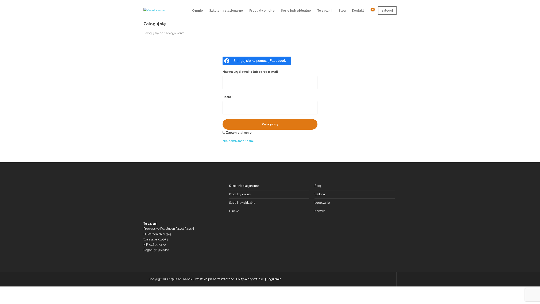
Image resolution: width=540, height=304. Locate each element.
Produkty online (240, 194)
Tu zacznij (324, 10)
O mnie (197, 10)
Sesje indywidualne (296, 10)
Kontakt (358, 10)
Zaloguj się (270, 124)
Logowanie (322, 202)
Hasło (228, 97)
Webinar (320, 194)
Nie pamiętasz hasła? (238, 141)
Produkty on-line (262, 10)
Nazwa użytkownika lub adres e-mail (251, 71)
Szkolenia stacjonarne (226, 10)
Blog (342, 10)
